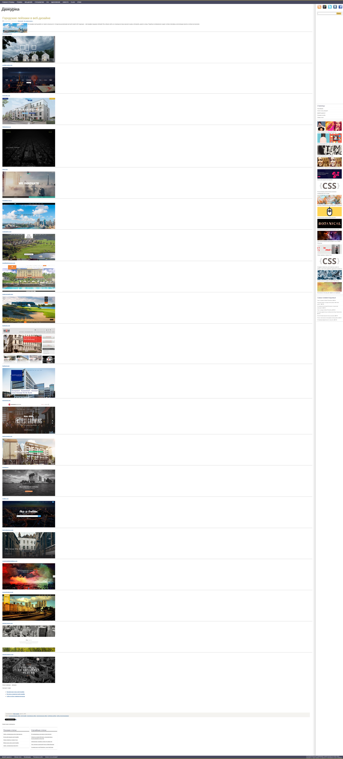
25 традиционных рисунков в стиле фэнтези (41, 734)
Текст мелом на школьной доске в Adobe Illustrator (42, 744)
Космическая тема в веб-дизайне (15, 692)
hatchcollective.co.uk (7, 530)
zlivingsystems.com (7, 623)
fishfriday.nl (5, 467)
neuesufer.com (6, 95)
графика (19, 2)
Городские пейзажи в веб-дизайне (26, 18)
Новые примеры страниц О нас (10, 739)
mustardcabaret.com (7, 592)
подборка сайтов (52, 715)
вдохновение (55, 2)
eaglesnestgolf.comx (7, 294)
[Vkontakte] (335, 7)
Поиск (339, 13)
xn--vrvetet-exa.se (7, 33)
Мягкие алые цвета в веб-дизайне (11, 742)
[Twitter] (330, 7)
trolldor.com (5, 498)
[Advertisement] (37, 708)
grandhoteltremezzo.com (8, 263)
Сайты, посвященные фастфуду (10, 745)
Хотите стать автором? (51, 757)
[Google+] (324, 7)
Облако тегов (17, 757)
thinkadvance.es (6, 127)
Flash (73, 2)
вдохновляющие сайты (14, 715)
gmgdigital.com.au (7, 200)
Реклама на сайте (38, 757)
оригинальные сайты (42, 715)
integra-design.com (7, 436)
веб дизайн (24, 715)
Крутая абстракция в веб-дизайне (11, 737)
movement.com (6, 400)
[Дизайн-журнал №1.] (10, 9)
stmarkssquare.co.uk (7, 654)
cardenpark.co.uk (6, 231)
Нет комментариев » (28, 21)
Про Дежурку (27, 757)
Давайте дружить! (7, 757)
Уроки (79, 2)
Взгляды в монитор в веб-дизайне (16, 694)
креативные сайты (31, 715)
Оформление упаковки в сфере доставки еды (41, 741)
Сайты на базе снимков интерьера (16, 696)
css (47, 2)
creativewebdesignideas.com (9, 561)
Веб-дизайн (28, 2)
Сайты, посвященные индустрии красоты (12, 734)
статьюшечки (39, 2)
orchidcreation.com (7, 65)
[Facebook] (340, 7)
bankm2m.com (6, 325)
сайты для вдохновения (63, 715)
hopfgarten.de (5, 366)
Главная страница (8, 2)
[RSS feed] (319, 7)
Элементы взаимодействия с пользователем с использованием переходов (42, 737)
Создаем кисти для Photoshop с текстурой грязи (42, 747)
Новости (65, 2)
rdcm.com (5, 169)
